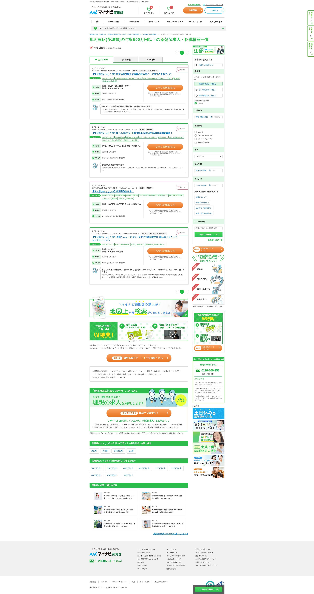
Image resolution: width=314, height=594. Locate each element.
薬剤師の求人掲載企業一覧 (176, 565)
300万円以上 (96, 468)
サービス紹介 (113, 21)
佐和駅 (105, 451)
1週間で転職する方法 (203, 562)
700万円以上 (128, 475)
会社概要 (93, 582)
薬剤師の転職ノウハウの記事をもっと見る (170, 534)
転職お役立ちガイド (175, 21)
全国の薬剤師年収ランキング (205, 559)
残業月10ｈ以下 (201, 197)
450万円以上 (144, 468)
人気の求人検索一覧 (173, 562)
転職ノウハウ (154, 21)
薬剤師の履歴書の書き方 (204, 552)
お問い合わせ (142, 565)
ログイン (214, 10)
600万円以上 (96, 475)
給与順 (152, 60)
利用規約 (140, 562)
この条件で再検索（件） (208, 234)
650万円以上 (112, 475)
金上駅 (131, 451)
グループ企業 (145, 582)
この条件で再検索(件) (208, 589)
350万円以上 (112, 468)
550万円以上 (176, 468)
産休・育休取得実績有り (204, 213)
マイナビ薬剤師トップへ (146, 549)
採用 (133, 582)
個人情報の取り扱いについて (147, 559)
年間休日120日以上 (202, 203)
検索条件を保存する (215, 240)
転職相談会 (134, 21)
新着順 (128, 60)
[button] (182, 69)
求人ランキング (195, 21)
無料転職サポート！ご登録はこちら (138, 358)
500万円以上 (160, 468)
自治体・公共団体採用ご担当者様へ (150, 556)
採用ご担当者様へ (194, 5)
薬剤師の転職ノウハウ (203, 549)
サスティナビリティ (119, 582)
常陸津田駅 (118, 451)
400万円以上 (128, 468)
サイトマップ (142, 569)
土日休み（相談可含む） (204, 208)
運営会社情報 (171, 569)
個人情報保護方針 (161, 582)
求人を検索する (216, 21)
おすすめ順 (103, 60)
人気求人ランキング (173, 559)
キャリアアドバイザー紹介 (176, 556)
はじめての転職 (201, 556)
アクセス (104, 582)
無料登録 (193, 10)
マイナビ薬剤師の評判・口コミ (206, 565)
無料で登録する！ (140, 413)
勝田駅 (94, 451)
